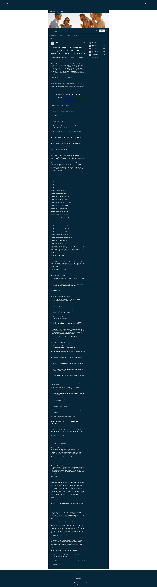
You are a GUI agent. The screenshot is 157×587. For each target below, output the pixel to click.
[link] (53, 35)
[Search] (96, 31)
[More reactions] (56, 560)
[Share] (84, 42)
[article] (68, 304)
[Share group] (106, 30)
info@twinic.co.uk (78, 578)
